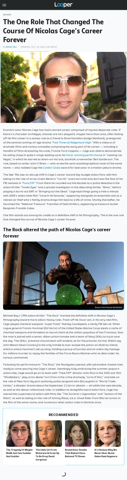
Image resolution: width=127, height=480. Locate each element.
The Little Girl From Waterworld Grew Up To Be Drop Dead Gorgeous (47, 454)
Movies (7, 15)
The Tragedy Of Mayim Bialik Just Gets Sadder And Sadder (19, 453)
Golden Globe (51, 168)
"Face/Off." (29, 183)
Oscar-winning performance (84, 155)
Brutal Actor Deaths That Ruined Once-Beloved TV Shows (76, 453)
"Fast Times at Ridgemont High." (72, 142)
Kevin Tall (11, 47)
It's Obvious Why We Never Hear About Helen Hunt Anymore (105, 453)
